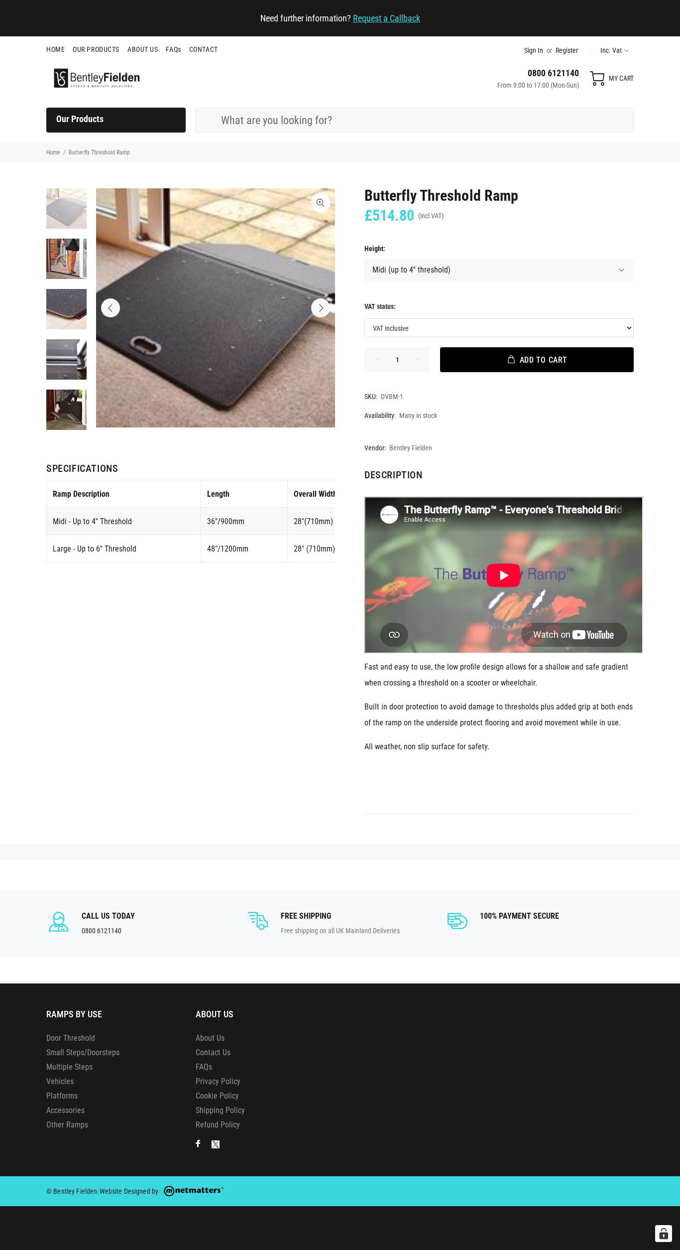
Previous (110, 307)
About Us (210, 1038)
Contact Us (213, 1052)
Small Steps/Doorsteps (82, 1052)
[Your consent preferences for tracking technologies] (663, 1233)
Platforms (62, 1096)
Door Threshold (70, 1038)
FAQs (204, 1067)
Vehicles (60, 1081)
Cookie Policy (217, 1096)
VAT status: (380, 306)
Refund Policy (218, 1124)
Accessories (65, 1110)
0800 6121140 (553, 73)
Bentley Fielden (410, 448)
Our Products (80, 119)
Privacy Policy (218, 1081)
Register (567, 50)
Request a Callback (386, 18)
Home (53, 152)
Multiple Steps (69, 1067)
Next (320, 307)
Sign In (533, 50)
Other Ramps (67, 1124)
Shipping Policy (220, 1110)
